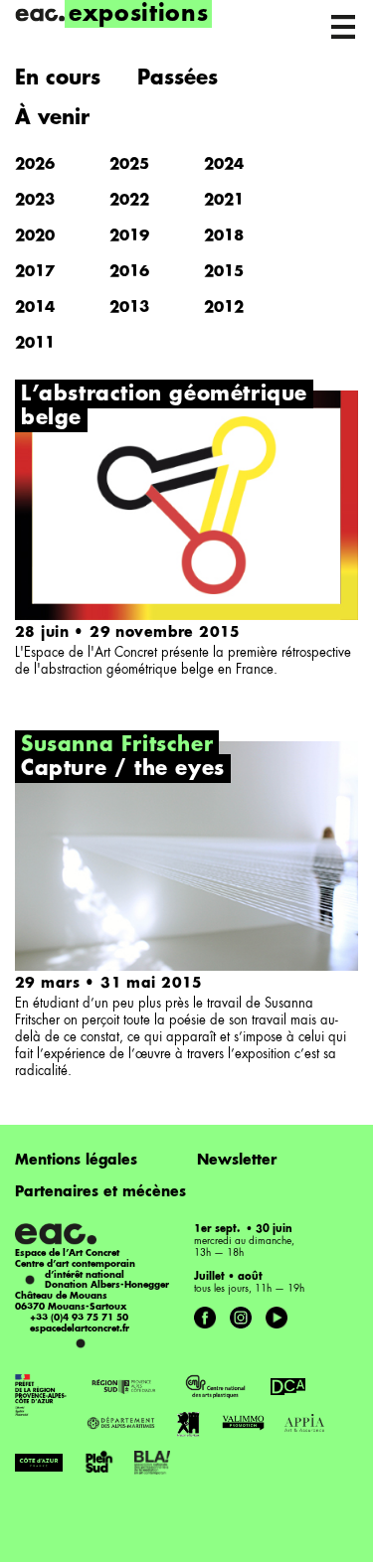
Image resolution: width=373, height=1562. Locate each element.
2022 (129, 201)
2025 (129, 165)
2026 (35, 165)
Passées (177, 79)
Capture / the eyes (123, 770)
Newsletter (237, 1161)
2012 (224, 308)
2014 (35, 308)
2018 (224, 237)
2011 (35, 344)
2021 (224, 201)
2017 (35, 272)
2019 (129, 237)
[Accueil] (40, 15)
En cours (57, 79)
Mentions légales (76, 1161)
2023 (35, 201)
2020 (35, 237)
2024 (224, 165)
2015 (224, 272)
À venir (52, 119)
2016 (129, 272)
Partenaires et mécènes (100, 1192)
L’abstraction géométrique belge (164, 407)
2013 (129, 308)
